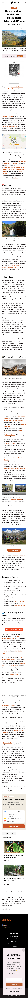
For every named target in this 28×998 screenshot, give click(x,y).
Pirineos (13, 7)
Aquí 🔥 (20, 56)
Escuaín (14, 126)
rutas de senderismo (15, 499)
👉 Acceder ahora (14, 826)
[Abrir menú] (3, 2)
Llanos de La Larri (19, 605)
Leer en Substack (7, 909)
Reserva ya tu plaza (14, 550)
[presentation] (14, 847)
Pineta (4, 126)
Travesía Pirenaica (9, 28)
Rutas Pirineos (14, 936)
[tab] (9, 833)
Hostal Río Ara (7, 743)
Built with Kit (14, 991)
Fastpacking (14, 946)
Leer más (7, 860)
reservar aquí (6, 651)
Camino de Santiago (14, 944)
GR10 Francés (14, 941)
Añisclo (8, 126)
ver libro (15, 178)
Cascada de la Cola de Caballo (13, 420)
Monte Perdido (8, 116)
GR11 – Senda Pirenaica (14, 939)
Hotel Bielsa (14, 666)
